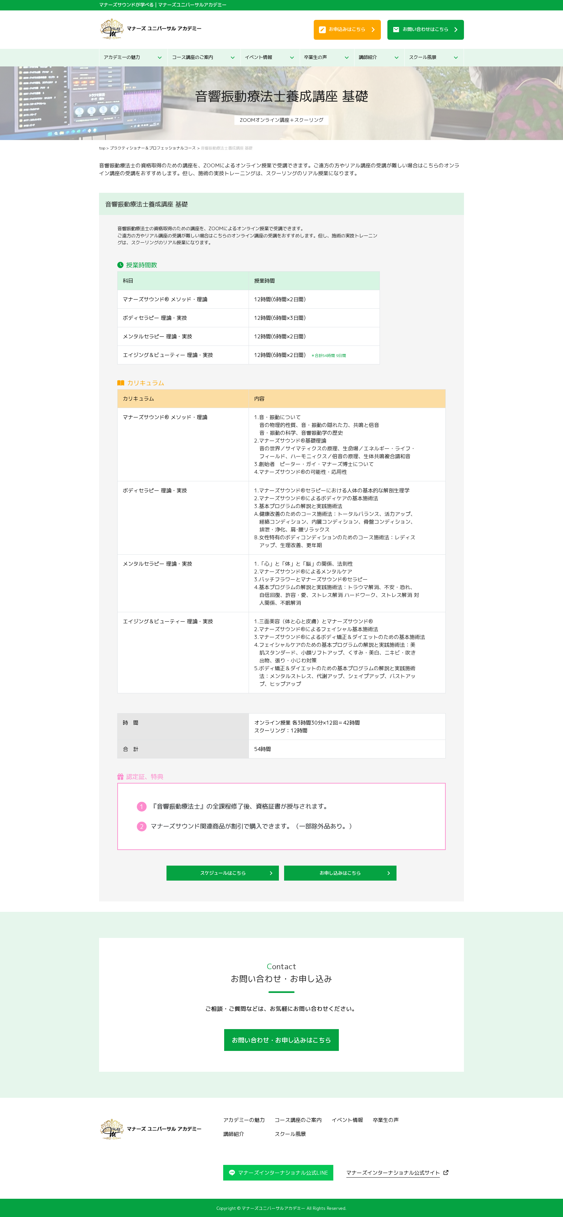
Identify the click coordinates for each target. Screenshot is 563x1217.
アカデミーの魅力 (122, 57)
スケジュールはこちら (223, 873)
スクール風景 (422, 57)
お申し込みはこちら (340, 873)
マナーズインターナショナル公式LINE (283, 1172)
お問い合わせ (425, 29)
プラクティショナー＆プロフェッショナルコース (153, 148)
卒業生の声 (315, 57)
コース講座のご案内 (192, 57)
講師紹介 (368, 57)
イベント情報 (258, 57)
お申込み (347, 29)
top (102, 148)
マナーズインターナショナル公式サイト (393, 1172)
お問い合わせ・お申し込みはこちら (281, 1040)
